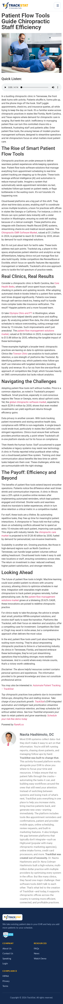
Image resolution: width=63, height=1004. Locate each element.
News (36, 953)
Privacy (6, 981)
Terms (5, 986)
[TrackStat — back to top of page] (15, 5)
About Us (7, 949)
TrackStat (39, 701)
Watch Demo (40, 959)
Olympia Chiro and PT (20, 313)
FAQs (36, 949)
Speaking (6, 959)
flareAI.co (19, 724)
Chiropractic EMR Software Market (19, 232)
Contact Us (7, 953)
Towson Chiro (20, 353)
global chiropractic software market (28, 402)
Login (5, 964)
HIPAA (5, 976)
